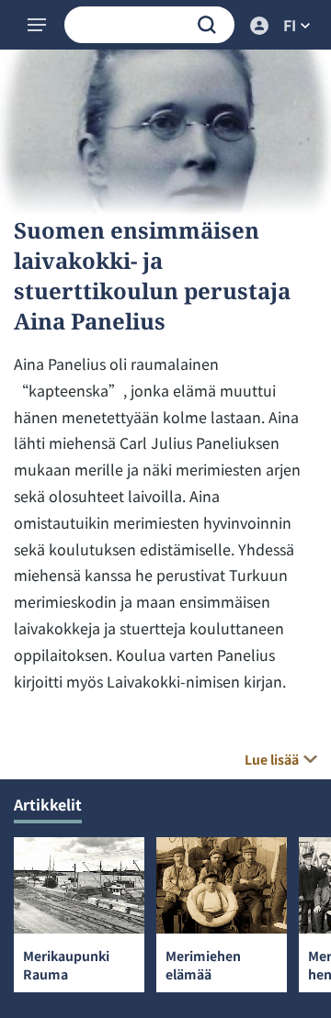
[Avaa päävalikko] (39, 25)
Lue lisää (272, 759)
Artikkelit (48, 804)
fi (289, 25)
